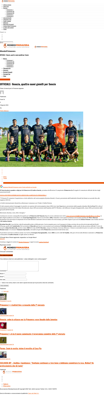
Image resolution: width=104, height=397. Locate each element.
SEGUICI (2, 239)
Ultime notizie (7, 5)
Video (5, 29)
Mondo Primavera (24, 242)
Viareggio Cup (7, 19)
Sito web (2, 279)
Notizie (5, 8)
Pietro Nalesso (4, 111)
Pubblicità (5, 384)
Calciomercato (7, 18)
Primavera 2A (10, 11)
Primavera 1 (9, 10)
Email (2, 276)
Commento (3, 271)
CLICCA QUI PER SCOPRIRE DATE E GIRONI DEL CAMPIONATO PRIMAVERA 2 (23, 195)
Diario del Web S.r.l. (33, 393)
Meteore (5, 23)
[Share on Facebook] (53, 169)
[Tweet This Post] (53, 171)
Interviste (6, 6)
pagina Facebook (44, 242)
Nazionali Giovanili (8, 24)
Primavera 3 (9, 14)
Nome (2, 273)
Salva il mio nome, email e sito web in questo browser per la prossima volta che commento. (28, 282)
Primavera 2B (10, 13)
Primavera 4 (9, 16)
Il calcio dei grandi (8, 27)
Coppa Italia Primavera (9, 26)
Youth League (7, 21)
